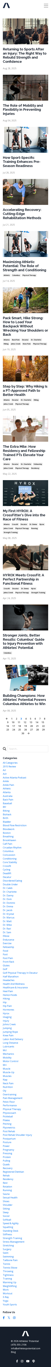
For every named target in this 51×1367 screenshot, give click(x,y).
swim (5, 1252)
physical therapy (29, 275)
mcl (5, 1050)
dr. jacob (7, 910)
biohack (7, 814)
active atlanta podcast (14, 777)
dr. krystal (8, 914)
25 (19, 729)
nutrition (8, 1087)
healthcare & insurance (15, 987)
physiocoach (9, 1112)
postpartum (9, 1138)
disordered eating (12, 880)
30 (23, 733)
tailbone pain (10, 1260)
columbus (16, 275)
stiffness (7, 1234)
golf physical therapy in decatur (20, 972)
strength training (11, 532)
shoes (6, 1201)
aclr (5, 773)
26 (25, 729)
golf (5, 969)
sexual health (10, 1197)
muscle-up (8, 1072)
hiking (6, 344)
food (5, 950)
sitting (6, 1208)
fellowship (38, 464)
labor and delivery (13, 1039)
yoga (5, 1300)
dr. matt (7, 921)
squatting (8, 1227)
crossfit (15, 524)
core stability (10, 862)
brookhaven (9, 840)
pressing (7, 1153)
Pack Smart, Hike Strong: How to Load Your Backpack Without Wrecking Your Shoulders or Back (25, 326)
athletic (7, 275)
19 (25, 726)
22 (43, 726)
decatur (25, 340)
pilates (6, 1120)
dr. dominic (9, 902)
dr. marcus (8, 917)
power (6, 1146)
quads (6, 1164)
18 (19, 726)
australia (7, 796)
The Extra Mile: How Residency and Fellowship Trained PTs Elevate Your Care (24, 453)
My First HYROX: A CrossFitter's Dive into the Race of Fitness (24, 515)
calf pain (7, 843)
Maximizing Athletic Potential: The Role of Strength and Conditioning (24, 266)
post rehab (9, 1131)
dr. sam (7, 932)
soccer (6, 1216)
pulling (6, 1160)
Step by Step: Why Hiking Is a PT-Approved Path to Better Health (25, 390)
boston (7, 832)
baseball (7, 803)
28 (37, 729)
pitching (7, 1123)
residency (35, 468)
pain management (12, 1098)
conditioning (10, 858)
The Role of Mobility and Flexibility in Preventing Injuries (23, 110)
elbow (6, 936)
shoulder (7, 1204)
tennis (6, 1264)
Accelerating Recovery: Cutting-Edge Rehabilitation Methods (22, 214)
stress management (13, 1241)
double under (10, 884)
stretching (8, 1245)
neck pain (8, 1083)
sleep (6, 1212)
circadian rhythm (12, 847)
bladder (7, 821)
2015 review (9, 766)
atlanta (6, 340)
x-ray (6, 1297)
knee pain (27, 344)
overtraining (9, 1094)
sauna (6, 1194)
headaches (8, 980)
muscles (7, 1076)
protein (7, 1157)
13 (31, 722)
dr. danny (8, 895)
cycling (6, 869)
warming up (9, 1282)
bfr (4, 807)
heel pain (8, 991)
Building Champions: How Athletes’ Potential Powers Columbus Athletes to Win (24, 700)
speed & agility (11, 1223)
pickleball (8, 1116)
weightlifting (10, 1286)
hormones (8, 1009)
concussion (9, 854)
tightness (8, 1275)
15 (43, 722)
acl (4, 770)
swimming (8, 1256)
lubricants (8, 1046)
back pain (16, 340)
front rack (8, 961)
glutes (6, 965)
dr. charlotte (36, 340)
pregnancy (8, 1149)
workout (7, 1293)
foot (5, 954)
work (6, 1289)
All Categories (10, 762)
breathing (8, 836)
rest (5, 1182)
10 (13, 722)
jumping (7, 1028)
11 (19, 722)
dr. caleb (7, 888)
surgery (7, 1249)
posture (7, 1142)
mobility (7, 1057)
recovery (7, 1168)
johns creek (15, 344)
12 (25, 722)
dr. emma (33, 524)
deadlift (7, 873)
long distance (10, 1042)
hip (5, 1002)
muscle (6, 1068)
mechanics (8, 1053)
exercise (7, 943)
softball (7, 1219)
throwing (8, 1271)
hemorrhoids (10, 995)
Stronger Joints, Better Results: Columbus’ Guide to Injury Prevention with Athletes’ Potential (23, 641)
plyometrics (9, 1127)
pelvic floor (9, 1101)
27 (31, 729)
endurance (8, 939)
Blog (13, 1352)
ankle (6, 781)
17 (13, 726)
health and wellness (14, 983)
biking (6, 810)
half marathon (11, 976)
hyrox (42, 524)
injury (6, 1020)
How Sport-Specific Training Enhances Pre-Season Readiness (21, 162)
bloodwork (8, 829)
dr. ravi (7, 928)
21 (37, 726)
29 (43, 729)
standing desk (10, 1230)
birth (5, 818)
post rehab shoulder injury (17, 1135)
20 (31, 726)
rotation (7, 1186)
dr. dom (7, 899)
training (7, 1278)
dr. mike (7, 924)
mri (5, 1065)
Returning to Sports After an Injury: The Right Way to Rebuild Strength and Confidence (24, 55)
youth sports (10, 1304)
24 (13, 729)
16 (7, 726)
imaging (7, 1017)
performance (10, 1105)
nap (5, 1079)
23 (7, 729)
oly (4, 1090)
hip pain (7, 1006)
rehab (6, 1175)
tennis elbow (10, 1267)
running (34, 528)
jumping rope (10, 1031)
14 (37, 722)
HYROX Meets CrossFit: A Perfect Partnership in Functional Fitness (23, 579)
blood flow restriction (14, 825)
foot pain (8, 958)
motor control (10, 1061)
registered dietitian (13, 1171)
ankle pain (8, 785)
